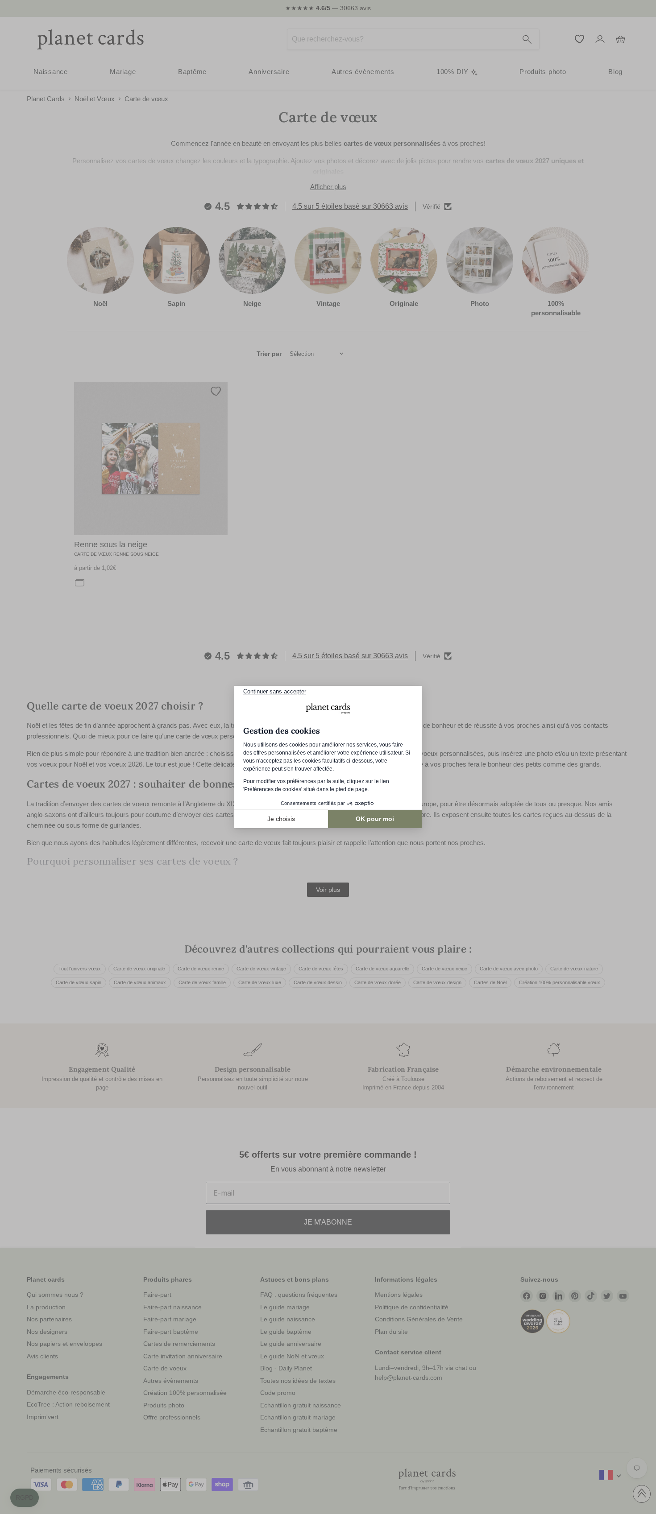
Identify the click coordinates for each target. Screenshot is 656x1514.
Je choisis (281, 818)
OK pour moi (375, 818)
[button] (24, 1498)
